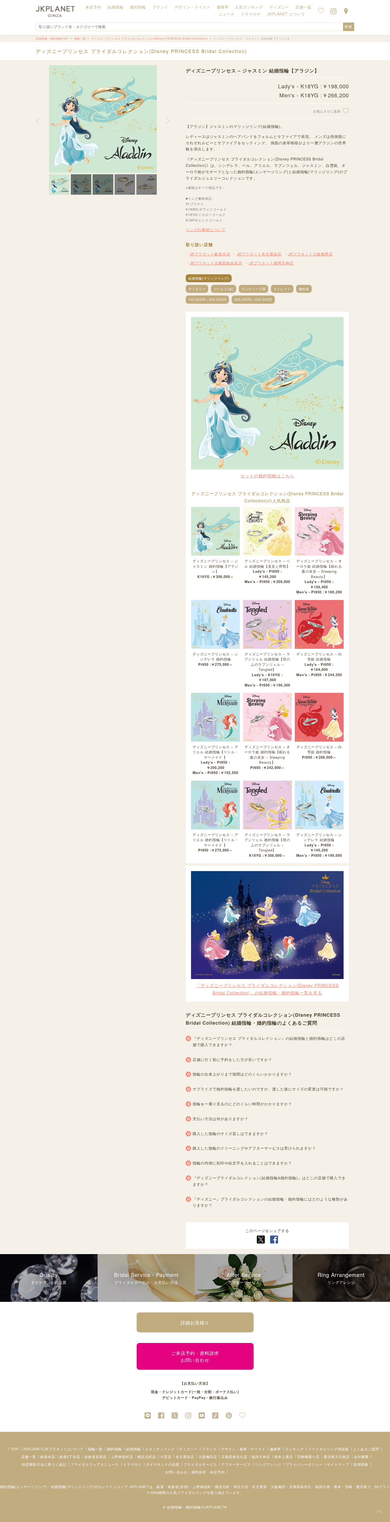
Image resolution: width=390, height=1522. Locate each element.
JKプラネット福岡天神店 (271, 263)
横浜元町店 (146, 1456)
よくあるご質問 (366, 1448)
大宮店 (165, 1456)
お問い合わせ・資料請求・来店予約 (195, 1472)
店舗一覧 (303, 7)
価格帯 (275, 1448)
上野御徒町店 (122, 1456)
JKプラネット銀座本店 (210, 253)
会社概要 (361, 1456)
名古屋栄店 (185, 1456)
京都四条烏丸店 (234, 1456)
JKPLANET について (286, 13)
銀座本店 (47, 1456)
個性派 (304, 288)
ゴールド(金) (223, 288)
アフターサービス (236, 1464)
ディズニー (197, 288)
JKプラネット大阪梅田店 (310, 253)
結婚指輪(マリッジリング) (208, 278)
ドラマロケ (132, 1464)
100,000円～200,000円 (207, 299)
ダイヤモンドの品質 (162, 1464)
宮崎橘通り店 (308, 1456)
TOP (15, 1448)
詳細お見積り (195, 1322)
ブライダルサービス (200, 1464)
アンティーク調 (253, 288)
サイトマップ (338, 1464)
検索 (349, 27)
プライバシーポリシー (304, 1464)
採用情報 (360, 1464)
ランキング (294, 1448)
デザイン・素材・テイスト (243, 1448)
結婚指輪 (133, 1448)
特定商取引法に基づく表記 (44, 1464)
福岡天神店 (261, 1456)
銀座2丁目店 (69, 1456)
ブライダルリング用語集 (328, 1448)
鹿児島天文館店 (337, 1456)
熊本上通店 (283, 1456)
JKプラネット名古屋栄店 (259, 253)
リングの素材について (206, 229)
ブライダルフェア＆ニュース (95, 1464)
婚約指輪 (114, 1448)
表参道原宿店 (95, 1456)
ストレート (282, 288)
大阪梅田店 (207, 1456)
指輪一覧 (95, 1448)
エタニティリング (160, 1448)
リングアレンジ (268, 1464)
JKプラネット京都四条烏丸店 (216, 263)
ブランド (209, 1448)
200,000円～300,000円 (253, 299)
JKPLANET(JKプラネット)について (53, 1448)
